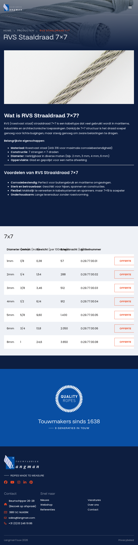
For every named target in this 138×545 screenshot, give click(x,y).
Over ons (93, 504)
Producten (25, 30)
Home (7, 30)
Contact (93, 509)
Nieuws (44, 500)
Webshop (46, 504)
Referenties (47, 509)
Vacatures (94, 500)
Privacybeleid (126, 540)
